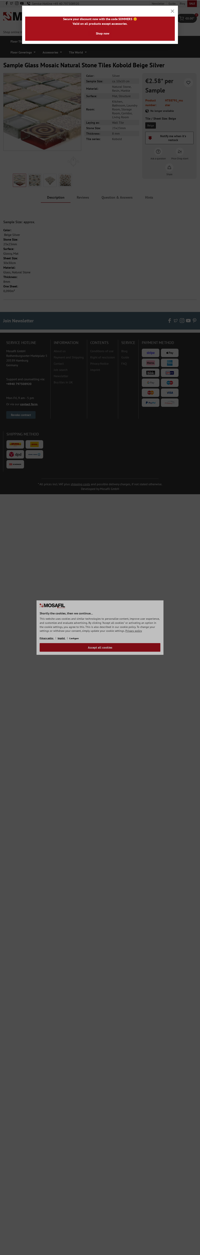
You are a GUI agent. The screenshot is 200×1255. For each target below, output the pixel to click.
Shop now (102, 33)
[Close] (172, 11)
